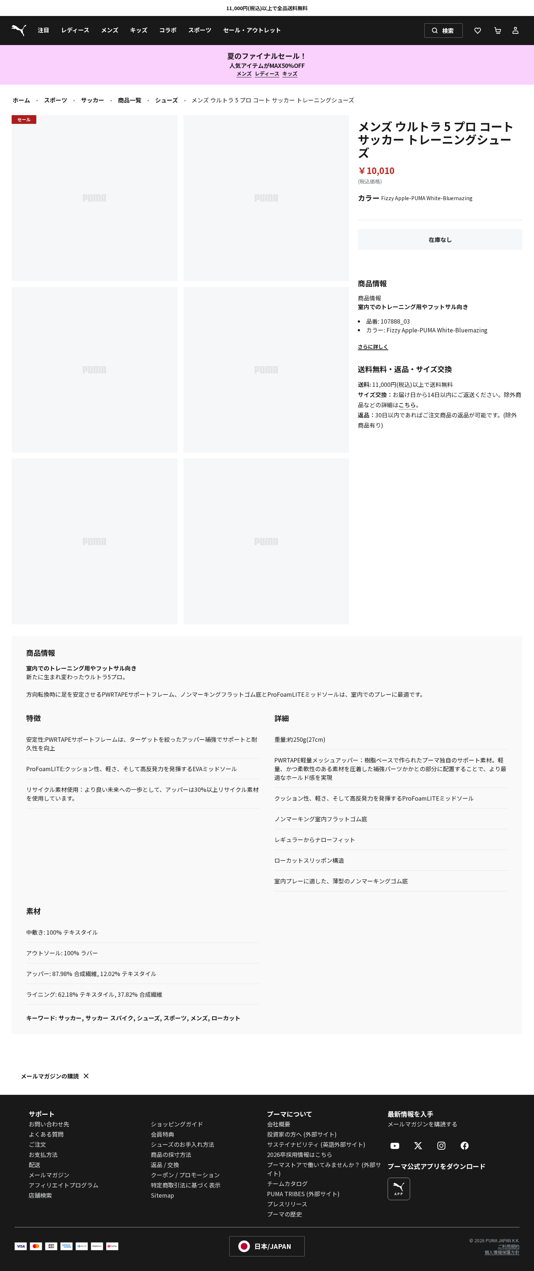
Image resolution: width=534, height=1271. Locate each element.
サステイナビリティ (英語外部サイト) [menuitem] (316, 1144)
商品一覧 (129, 100)
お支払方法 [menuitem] (43, 1154)
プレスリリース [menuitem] (287, 1203)
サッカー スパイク (109, 1017)
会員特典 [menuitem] (162, 1134)
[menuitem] (43, 30)
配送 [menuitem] (34, 1164)
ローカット (225, 1017)
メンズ (244, 73)
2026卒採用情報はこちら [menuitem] (299, 1154)
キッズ (290, 73)
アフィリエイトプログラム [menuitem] (63, 1185)
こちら (407, 404)
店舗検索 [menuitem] (40, 1195)
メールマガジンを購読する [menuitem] (422, 1124)
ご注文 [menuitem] (37, 1144)
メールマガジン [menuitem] (49, 1174)
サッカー (92, 100)
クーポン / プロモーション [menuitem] (185, 1174)
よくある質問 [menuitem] (46, 1134)
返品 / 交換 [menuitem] (165, 1164)
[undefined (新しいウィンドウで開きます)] (399, 1189)
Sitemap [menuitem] (162, 1195)
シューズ (166, 100)
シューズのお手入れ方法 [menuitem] (182, 1144)
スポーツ (55, 100)
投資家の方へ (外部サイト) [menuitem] (302, 1134)
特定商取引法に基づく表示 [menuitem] (186, 1185)
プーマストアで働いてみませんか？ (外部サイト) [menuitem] (324, 1169)
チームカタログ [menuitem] (287, 1183)
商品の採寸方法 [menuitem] (171, 1154)
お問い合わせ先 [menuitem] (49, 1124)
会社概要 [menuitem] (278, 1124)
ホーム (21, 100)
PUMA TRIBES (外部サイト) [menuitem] (303, 1193)
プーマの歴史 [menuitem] (284, 1214)
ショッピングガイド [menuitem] (177, 1124)
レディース (267, 73)
